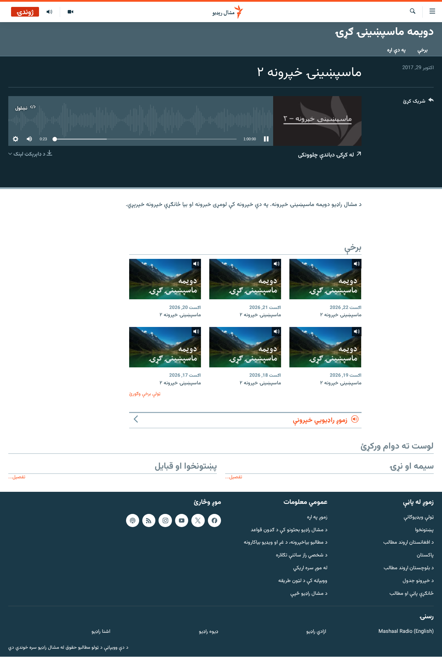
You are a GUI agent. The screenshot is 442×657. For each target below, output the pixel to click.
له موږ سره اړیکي (310, 568)
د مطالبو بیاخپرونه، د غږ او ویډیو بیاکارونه (285, 543)
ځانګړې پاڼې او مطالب (412, 594)
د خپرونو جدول (418, 581)
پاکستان (425, 556)
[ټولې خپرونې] (49, 12)
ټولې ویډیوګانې (419, 517)
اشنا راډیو (101, 632)
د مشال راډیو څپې (308, 594)
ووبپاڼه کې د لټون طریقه (302, 581)
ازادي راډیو (316, 632)
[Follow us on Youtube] (181, 520)
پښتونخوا (424, 530)
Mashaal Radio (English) (406, 632)
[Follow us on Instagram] (165, 520)
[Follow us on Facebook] (214, 520)
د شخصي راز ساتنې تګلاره (301, 556)
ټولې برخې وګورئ (145, 394)
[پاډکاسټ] (132, 520)
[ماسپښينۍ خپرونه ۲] (325, 279)
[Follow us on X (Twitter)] (197, 520)
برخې (422, 50)
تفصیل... (233, 477)
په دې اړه (396, 50)
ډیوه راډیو (208, 632)
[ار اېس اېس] (148, 520)
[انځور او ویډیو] (70, 12)
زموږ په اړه (317, 517)
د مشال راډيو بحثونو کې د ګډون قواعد (289, 530)
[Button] (418, 103)
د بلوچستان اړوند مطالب (409, 568)
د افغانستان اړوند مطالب (408, 543)
